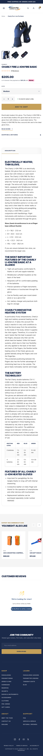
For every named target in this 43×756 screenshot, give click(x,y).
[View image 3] (24, 55)
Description (10, 150)
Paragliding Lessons (31, 675)
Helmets (5, 691)
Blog (25, 684)
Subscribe (21, 651)
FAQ (24, 718)
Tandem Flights (29, 681)
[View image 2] (15, 55)
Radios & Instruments (10, 694)
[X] (28, 739)
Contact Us (6, 721)
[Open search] (28, 8)
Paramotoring (7, 678)
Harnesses (6, 684)
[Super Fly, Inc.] (14, 8)
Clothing (5, 700)
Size (3, 86)
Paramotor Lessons (30, 678)
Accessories (6, 697)
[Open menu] (4, 8)
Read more (6, 129)
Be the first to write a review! (21, 609)
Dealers (5, 724)
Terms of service (22, 745)
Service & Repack (29, 721)
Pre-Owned (6, 704)
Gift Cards (6, 707)
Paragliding (6, 675)
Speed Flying (6, 681)
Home (3, 16)
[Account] (33, 8)
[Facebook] (19, 739)
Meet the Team (7, 718)
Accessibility (34, 745)
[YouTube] (24, 739)
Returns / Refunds (30, 724)
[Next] (39, 525)
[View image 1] (6, 55)
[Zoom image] (21, 34)
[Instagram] (15, 739)
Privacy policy (9, 745)
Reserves (5, 688)
